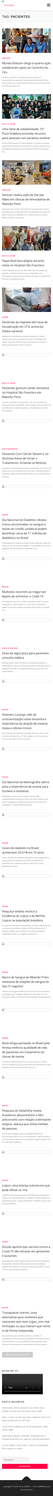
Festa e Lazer (8, 124)
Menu (48, 5)
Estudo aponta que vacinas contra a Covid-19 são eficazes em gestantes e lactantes (26, 1251)
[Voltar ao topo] (26, 1480)
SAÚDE (5, 317)
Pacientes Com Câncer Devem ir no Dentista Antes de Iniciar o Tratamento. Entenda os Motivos (25, 458)
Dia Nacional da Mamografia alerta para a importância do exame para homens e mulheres (25, 786)
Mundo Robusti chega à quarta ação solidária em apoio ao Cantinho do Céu (26, 67)
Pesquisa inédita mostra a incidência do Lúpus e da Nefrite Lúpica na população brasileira (23, 915)
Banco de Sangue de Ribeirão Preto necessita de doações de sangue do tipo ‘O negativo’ (25, 981)
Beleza (5, 587)
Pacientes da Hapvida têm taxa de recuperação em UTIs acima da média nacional (25, 326)
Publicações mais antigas (17, 1355)
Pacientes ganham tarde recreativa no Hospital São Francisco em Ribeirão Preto (25, 392)
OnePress (42, 1486)
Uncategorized (10, 449)
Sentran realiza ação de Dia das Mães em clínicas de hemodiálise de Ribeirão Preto (26, 199)
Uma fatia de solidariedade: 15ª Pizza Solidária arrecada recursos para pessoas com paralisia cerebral (26, 133)
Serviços (6, 58)
